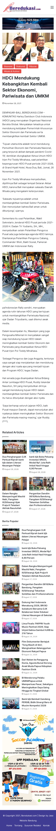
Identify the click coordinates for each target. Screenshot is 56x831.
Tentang (18, 825)
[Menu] (52, 8)
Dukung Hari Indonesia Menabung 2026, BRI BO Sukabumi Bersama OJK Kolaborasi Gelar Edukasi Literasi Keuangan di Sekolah (37, 608)
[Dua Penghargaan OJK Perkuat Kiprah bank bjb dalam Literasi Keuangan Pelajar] (14, 447)
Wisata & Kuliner (12, 71)
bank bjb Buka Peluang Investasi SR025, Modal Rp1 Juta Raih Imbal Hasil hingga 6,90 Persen (41, 462)
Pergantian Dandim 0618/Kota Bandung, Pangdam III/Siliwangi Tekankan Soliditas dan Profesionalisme (40, 499)
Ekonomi (8, 66)
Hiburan (33, 66)
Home (9, 825)
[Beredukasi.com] (21, 7)
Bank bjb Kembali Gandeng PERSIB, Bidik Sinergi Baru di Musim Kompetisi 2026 (37, 702)
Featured (20, 66)
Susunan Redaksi (32, 825)
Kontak (46, 825)
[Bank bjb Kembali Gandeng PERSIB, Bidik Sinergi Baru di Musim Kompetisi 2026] (10, 703)
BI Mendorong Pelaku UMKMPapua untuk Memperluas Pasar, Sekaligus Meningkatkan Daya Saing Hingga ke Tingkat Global (37, 684)
